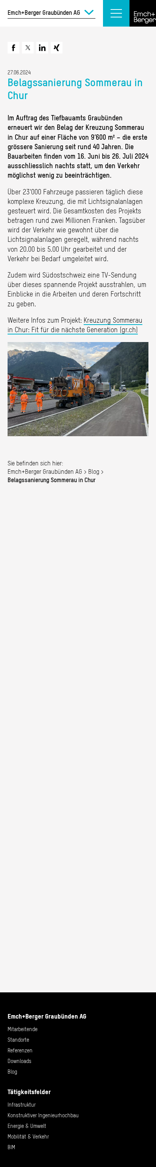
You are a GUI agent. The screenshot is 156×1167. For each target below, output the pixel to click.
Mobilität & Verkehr (28, 1137)
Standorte (18, 1040)
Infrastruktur (22, 1105)
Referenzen (20, 1050)
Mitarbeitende (22, 1029)
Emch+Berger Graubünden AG (45, 471)
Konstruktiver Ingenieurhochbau (43, 1115)
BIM (11, 1147)
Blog (93, 471)
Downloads (19, 1061)
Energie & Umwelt (27, 1126)
